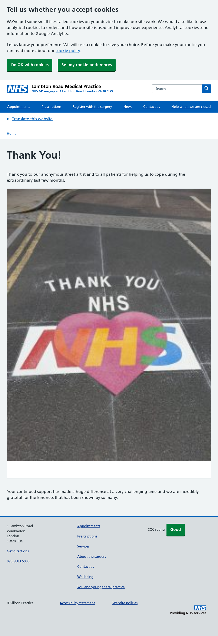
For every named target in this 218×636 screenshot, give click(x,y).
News (127, 106)
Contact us (151, 106)
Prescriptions (51, 106)
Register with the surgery (92, 106)
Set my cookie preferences (87, 64)
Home (11, 133)
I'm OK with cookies (30, 64)
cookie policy (68, 50)
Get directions (18, 551)
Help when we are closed (191, 106)
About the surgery (91, 556)
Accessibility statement (77, 603)
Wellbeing (85, 577)
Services (83, 546)
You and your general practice (101, 587)
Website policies (125, 603)
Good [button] (175, 529)
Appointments (18, 106)
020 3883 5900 (18, 561)
